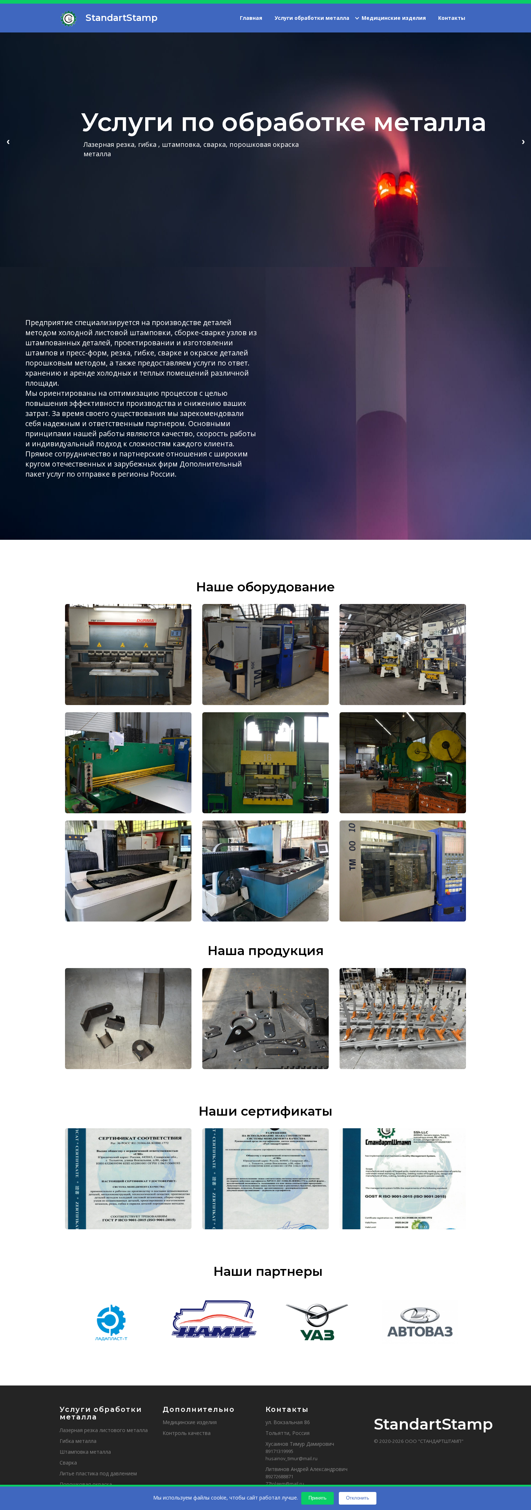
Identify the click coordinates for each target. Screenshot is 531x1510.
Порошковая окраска (86, 1484)
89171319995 (279, 1451)
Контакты (451, 18)
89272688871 (279, 1477)
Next (523, 141)
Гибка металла (78, 1440)
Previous (8, 141)
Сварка (68, 1462)
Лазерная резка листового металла (104, 1430)
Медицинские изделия (394, 18)
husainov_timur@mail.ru (292, 1459)
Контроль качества (187, 1433)
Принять (317, 1498)
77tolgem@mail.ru (285, 1484)
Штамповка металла (85, 1451)
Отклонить (357, 1498)
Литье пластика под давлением (98, 1473)
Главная (251, 18)
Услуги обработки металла (312, 18)
